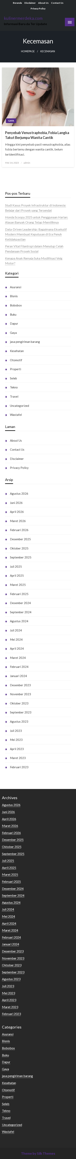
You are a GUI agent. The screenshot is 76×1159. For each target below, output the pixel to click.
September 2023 (20, 712)
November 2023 (20, 694)
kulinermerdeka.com (23, 18)
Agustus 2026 (19, 493)
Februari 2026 (19, 530)
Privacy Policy (38, 8)
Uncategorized (19, 405)
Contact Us (57, 2)
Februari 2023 (19, 767)
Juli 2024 (16, 630)
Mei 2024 (16, 639)
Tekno (14, 387)
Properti (15, 369)
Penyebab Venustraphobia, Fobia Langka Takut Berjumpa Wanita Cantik (37, 135)
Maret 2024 (18, 657)
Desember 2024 (20, 603)
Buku (13, 314)
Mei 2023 (16, 739)
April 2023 (17, 749)
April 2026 (17, 511)
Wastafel (16, 414)
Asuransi (15, 287)
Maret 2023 (18, 758)
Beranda (17, 2)
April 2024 (17, 648)
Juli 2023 (16, 730)
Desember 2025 (20, 539)
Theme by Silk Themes (38, 1153)
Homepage (28, 51)
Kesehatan (17, 351)
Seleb (13, 378)
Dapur (14, 323)
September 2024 (20, 612)
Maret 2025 (18, 584)
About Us (43, 2)
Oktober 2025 (19, 548)
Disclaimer (30, 2)
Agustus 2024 (19, 621)
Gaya (11, 120)
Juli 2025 (16, 566)
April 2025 (17, 575)
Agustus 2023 (19, 721)
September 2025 (20, 557)
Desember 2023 (20, 685)
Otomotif (16, 360)
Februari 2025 (19, 594)
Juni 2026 (16, 502)
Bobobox (16, 305)
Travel (14, 396)
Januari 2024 (18, 676)
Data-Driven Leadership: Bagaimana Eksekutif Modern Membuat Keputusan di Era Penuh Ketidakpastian (36, 234)
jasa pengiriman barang (25, 341)
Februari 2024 (19, 666)
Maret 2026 (18, 521)
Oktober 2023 (19, 703)
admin (27, 162)
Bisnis (14, 296)
